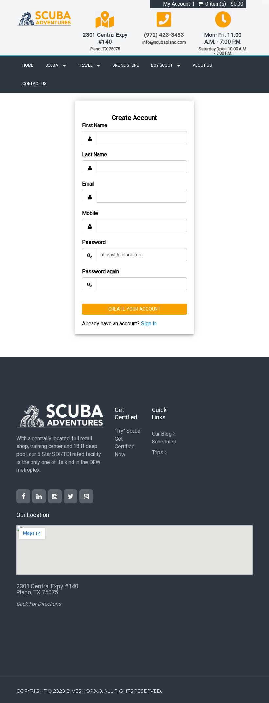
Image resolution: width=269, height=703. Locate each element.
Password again (100, 271)
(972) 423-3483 (164, 35)
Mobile (90, 213)
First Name (94, 125)
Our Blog (162, 434)
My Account (176, 4)
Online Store (125, 65)
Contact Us (34, 83)
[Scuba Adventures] (44, 18)
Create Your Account (134, 309)
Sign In (149, 323)
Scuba (52, 65)
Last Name (94, 154)
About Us (202, 65)
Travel (85, 65)
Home (27, 65)
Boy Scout (162, 65)
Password (94, 242)
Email (88, 184)
